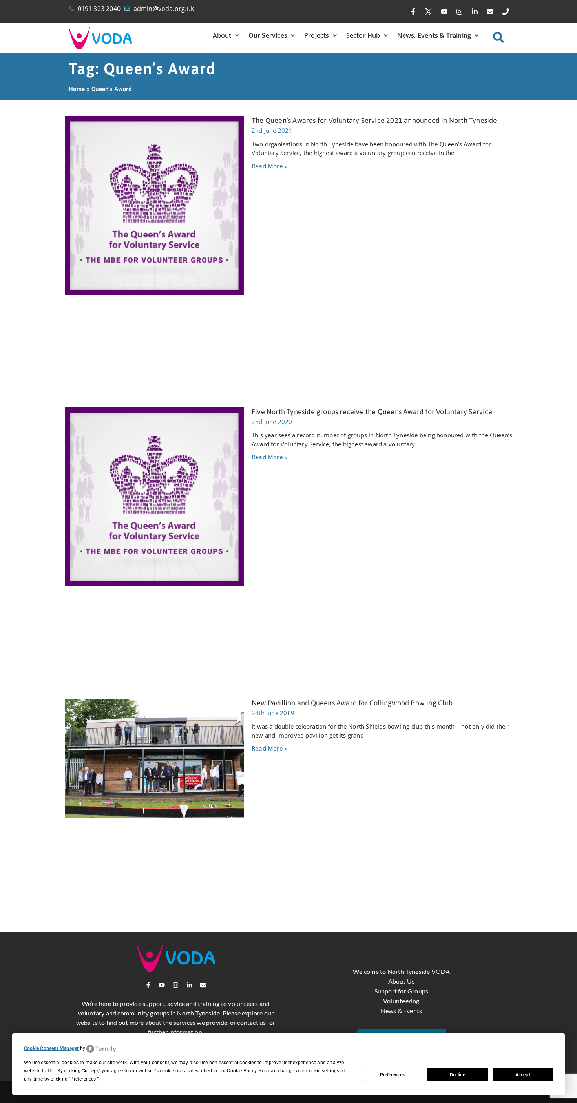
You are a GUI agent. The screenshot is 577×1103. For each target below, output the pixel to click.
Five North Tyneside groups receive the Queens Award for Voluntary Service (372, 411)
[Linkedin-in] (475, 11)
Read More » (270, 166)
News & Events (401, 1010)
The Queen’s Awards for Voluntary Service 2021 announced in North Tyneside (374, 120)
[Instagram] (459, 11)
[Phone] (505, 11)
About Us (401, 981)
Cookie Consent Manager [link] (51, 1048)
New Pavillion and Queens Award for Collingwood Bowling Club (352, 703)
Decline (457, 1074)
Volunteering (401, 1000)
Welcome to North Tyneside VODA (401, 971)
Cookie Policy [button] (241, 1071)
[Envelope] (490, 11)
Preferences (392, 1074)
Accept (522, 1074)
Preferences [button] (83, 1079)
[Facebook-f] (413, 11)
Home (77, 89)
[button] (227, 35)
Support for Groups (401, 991)
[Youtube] (444, 11)
